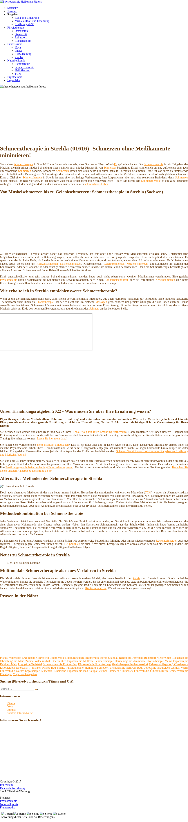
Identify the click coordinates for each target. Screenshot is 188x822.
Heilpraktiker (71, 543)
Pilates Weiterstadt (10, 657)
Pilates (18, 50)
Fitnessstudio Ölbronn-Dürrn (151, 670)
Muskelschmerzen (137, 263)
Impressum (6, 784)
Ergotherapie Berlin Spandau (101, 657)
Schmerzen (110, 167)
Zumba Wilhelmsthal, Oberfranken (45, 661)
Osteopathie (21, 30)
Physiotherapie (15, 27)
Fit (115, 164)
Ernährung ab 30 (24, 24)
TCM (18, 73)
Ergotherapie (14, 77)
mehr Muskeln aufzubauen (53, 444)
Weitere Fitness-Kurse (20, 713)
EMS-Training (23, 53)
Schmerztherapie (24, 67)
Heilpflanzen (22, 70)
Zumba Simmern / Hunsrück (116, 670)
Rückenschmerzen (47, 263)
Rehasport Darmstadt (131, 657)
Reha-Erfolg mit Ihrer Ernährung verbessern (99, 431)
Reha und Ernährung (27, 17)
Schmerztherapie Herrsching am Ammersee (120, 661)
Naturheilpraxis (9, 804)
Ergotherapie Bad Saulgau (82, 670)
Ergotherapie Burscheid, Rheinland (45, 670)
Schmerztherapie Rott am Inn (60, 664)
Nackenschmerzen (70, 263)
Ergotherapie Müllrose (80, 661)
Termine (12, 11)
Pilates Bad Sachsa (53, 667)
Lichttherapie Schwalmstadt (126, 667)
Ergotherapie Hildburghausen (67, 657)
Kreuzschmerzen (165, 279)
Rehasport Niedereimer (157, 657)
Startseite (12, 7)
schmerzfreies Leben (97, 184)
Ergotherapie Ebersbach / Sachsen (20, 667)
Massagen (101, 301)
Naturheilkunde (16, 60)
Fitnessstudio (14, 44)
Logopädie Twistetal (30, 664)
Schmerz (94, 308)
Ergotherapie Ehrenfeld (35, 657)
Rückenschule (23, 40)
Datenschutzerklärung (12, 788)
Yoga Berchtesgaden (25, 674)
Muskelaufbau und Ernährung (32, 21)
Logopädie (13, 80)
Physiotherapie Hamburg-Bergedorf (87, 667)
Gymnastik (21, 34)
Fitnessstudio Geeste (12, 670)
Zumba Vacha (179, 667)
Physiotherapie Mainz (159, 661)
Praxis (136, 578)
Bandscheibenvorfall (117, 279)
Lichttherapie (22, 63)
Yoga (18, 47)
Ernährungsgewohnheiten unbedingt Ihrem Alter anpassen (39, 467)
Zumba (19, 57)
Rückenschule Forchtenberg (94, 664)
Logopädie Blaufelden (157, 667)
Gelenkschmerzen (114, 263)
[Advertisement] (95, 115)
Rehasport (20, 37)
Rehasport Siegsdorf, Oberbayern (168, 664)
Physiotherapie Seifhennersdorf (130, 664)
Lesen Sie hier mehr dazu (51, 438)
